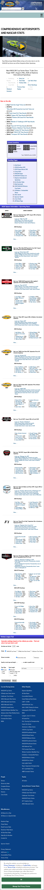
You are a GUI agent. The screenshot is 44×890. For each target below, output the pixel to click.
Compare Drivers (5, 786)
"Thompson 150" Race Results (19, 134)
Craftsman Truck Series (7, 696)
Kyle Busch (18, 165)
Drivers (3, 780)
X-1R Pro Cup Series (27, 729)
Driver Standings (32, 85)
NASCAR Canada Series (7, 707)
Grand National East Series (29, 699)
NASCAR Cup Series (6, 690)
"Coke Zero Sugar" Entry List (17, 105)
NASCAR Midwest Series (28, 738)
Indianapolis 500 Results (29, 710)
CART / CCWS (25, 702)
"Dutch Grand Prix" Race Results (17, 113)
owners (32, 149)
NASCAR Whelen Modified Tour (9, 710)
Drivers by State (5, 783)
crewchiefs (33, 146)
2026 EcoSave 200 (20, 167)
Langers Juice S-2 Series (28, 715)
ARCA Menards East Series (8, 702)
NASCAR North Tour (27, 704)
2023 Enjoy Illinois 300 (21, 169)
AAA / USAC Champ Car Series (30, 707)
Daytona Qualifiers (27, 690)
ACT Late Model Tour (27, 768)
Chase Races (4, 824)
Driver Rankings (5, 789)
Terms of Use (4, 857)
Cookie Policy (27, 865)
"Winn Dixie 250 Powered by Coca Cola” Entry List (20, 109)
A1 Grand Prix (25, 718)
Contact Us (4, 838)
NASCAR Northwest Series (29, 743)
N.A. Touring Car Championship (30, 721)
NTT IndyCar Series (6, 715)
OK (21, 879)
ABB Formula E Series (28, 771)
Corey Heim (18, 171)
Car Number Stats (19, 182)
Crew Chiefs (18, 199)
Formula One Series (6, 718)
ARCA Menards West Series (8, 699)
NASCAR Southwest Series (29, 741)
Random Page (5, 821)
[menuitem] (11, 852)
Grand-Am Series (26, 724)
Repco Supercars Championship (30, 766)
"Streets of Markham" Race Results (21, 128)
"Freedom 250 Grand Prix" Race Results (22, 117)
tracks (15, 151)
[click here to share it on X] (36, 9)
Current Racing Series (7, 687)
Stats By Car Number (6, 835)
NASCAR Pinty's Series (28, 798)
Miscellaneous (5, 809)
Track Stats (22, 80)
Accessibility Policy (6, 855)
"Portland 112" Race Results (21, 130)
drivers (19, 149)
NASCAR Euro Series (27, 760)
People (3, 777)
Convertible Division (27, 696)
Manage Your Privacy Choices (21, 886)
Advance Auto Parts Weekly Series (10, 713)
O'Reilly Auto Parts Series (8, 693)
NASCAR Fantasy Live (21, 175)
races (18, 146)
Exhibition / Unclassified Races (30, 755)
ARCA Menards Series (7, 704)
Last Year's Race (32, 80)
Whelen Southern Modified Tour (30, 752)
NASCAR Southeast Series (29, 732)
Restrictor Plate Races (7, 830)
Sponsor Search (19, 197)
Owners (3, 792)
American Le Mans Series (29, 727)
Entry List (21, 78)
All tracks (24, 780)
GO (23, 8)
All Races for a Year (6, 813)
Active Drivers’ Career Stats (30, 786)
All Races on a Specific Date (8, 816)
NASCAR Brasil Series (28, 735)
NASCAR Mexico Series (28, 757)
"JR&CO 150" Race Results (21, 132)
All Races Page (19, 201)
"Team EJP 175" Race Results (18, 126)
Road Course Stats (6, 827)
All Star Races (25, 693)
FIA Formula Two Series (28, 749)
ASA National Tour (27, 746)
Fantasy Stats (22, 82)
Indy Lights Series (27, 763)
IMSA (2, 721)
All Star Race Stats (6, 832)
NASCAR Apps (19, 173)
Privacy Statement (6, 849)
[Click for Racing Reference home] (22, 5)
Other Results (26, 687)
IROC (23, 713)
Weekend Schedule (9, 90)
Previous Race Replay (21, 88)
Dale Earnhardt (19, 184)
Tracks (24, 777)
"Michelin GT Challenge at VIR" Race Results (23, 121)
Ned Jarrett (18, 194)
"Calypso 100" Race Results (18, 115)
